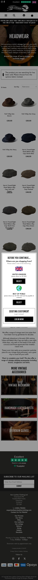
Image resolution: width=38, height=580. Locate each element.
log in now (19, 319)
